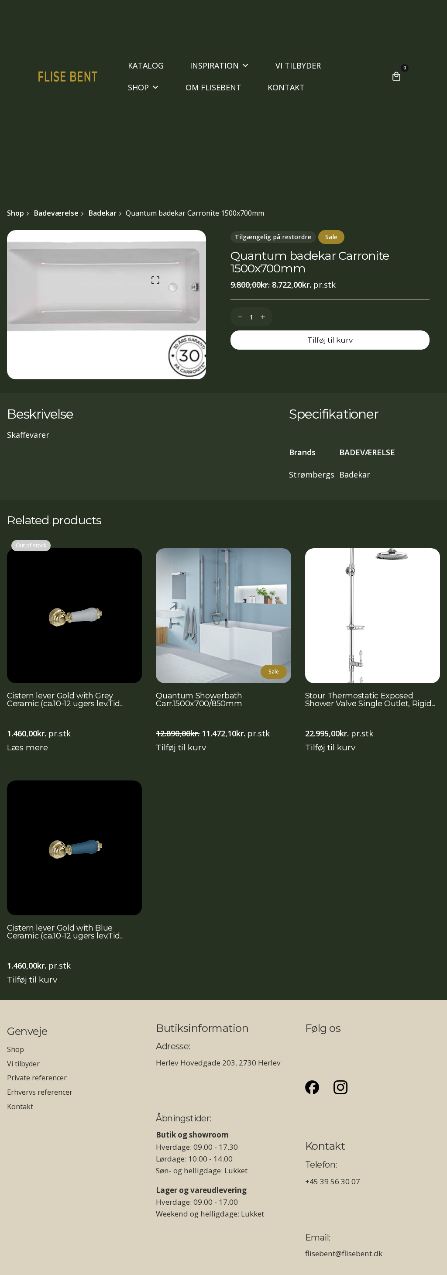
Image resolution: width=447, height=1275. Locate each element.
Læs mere (27, 747)
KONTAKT (286, 87)
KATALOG (146, 65)
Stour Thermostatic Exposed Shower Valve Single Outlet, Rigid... (370, 700)
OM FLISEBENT (213, 87)
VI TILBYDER (298, 65)
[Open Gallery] (155, 280)
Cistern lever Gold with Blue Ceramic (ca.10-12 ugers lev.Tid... (65, 932)
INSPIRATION (214, 65)
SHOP (138, 87)
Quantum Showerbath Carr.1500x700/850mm (199, 700)
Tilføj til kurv (181, 747)
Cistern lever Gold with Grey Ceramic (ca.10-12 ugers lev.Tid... (65, 700)
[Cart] (396, 76)
